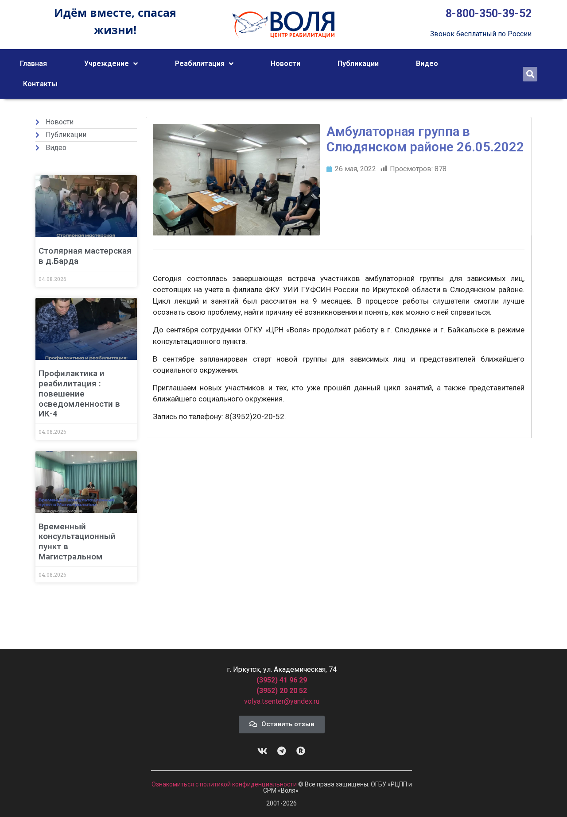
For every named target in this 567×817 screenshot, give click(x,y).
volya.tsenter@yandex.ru (281, 701)
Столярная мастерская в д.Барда (85, 256)
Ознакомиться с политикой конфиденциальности (224, 784)
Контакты (40, 84)
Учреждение (106, 63)
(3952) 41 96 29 (281, 680)
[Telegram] (282, 751)
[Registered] (301, 751)
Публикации (358, 63)
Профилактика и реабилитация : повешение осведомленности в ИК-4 (79, 393)
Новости (285, 63)
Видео (427, 63)
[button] (530, 74)
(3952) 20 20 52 (281, 690)
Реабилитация (200, 63)
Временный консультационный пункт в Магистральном (77, 541)
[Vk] (263, 751)
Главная (33, 63)
